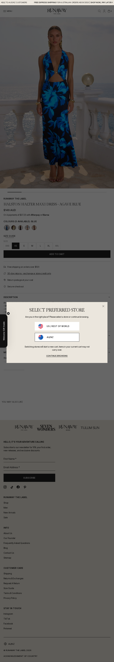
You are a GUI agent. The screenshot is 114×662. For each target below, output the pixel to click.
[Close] (103, 306)
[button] (3, 331)
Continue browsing (57, 356)
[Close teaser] (8, 313)
